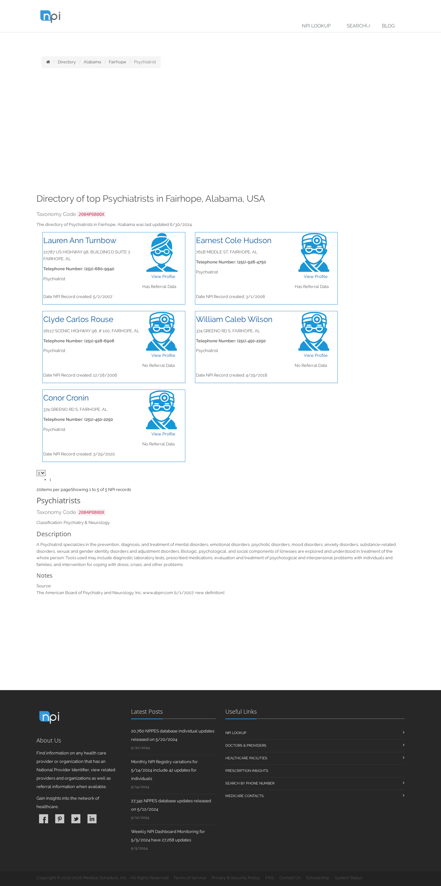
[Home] (48, 61)
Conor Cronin (66, 397)
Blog (388, 26)
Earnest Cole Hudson (234, 240)
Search (356, 26)
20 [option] (38, 489)
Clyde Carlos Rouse (78, 319)
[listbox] (38, 489)
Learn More (142, 40)
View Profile (163, 276)
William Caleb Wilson (234, 319)
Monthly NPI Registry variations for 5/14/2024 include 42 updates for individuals (164, 770)
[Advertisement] (220, 133)
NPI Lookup (316, 26)
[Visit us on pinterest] (59, 818)
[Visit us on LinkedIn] (92, 818)
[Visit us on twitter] (75, 818)
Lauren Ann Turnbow (80, 240)
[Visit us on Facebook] (43, 818)
